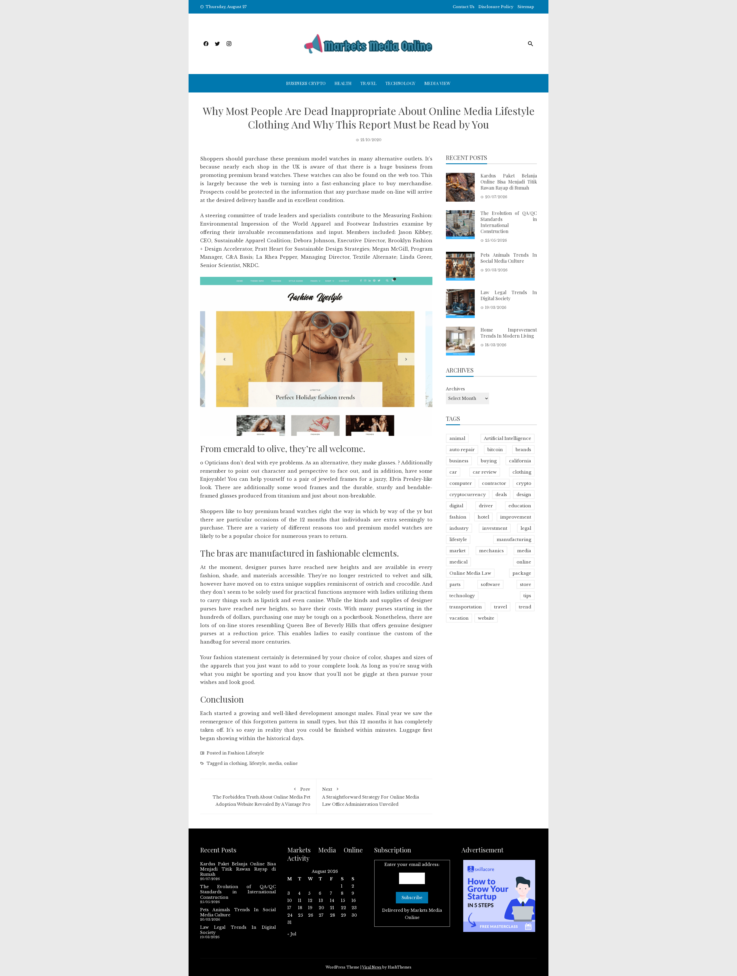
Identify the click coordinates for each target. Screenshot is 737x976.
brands (523, 449)
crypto (523, 483)
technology (462, 595)
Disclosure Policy (495, 6)
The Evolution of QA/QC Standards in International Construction (508, 222)
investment (494, 528)
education (519, 505)
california (520, 461)
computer (460, 483)
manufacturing (514, 539)
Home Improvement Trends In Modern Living (508, 332)
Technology (400, 83)
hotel (483, 517)
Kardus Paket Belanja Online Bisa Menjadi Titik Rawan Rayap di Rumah (508, 182)
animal (457, 438)
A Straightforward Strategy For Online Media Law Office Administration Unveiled (370, 797)
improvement (515, 517)
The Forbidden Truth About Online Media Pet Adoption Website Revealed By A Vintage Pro (261, 797)
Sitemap (525, 6)
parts (455, 584)
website (486, 618)
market (457, 550)
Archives (455, 388)
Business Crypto (306, 83)
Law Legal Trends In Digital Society (508, 295)
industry (459, 528)
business (458, 461)
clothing (238, 763)
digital (456, 505)
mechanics (491, 550)
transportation (465, 607)
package (521, 573)
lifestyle (257, 763)
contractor (494, 483)
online (291, 763)
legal (526, 528)
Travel (368, 83)
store (525, 584)
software (490, 584)
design (523, 494)
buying (489, 461)
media (275, 763)
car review (485, 472)
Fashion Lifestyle (246, 753)
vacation (459, 618)
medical (458, 562)
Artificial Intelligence (507, 438)
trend (525, 607)
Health (343, 83)
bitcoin (495, 449)
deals (501, 494)
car (453, 472)
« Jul (291, 934)
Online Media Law (470, 573)
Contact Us (463, 6)
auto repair (462, 449)
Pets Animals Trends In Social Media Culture (508, 257)
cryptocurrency (467, 494)
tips (527, 595)
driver (486, 505)
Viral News (371, 967)
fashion (457, 517)
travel (500, 607)
